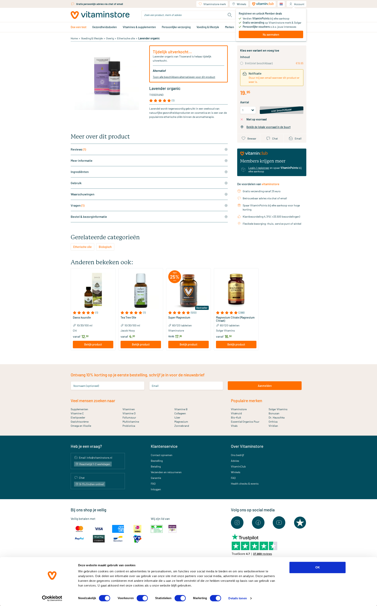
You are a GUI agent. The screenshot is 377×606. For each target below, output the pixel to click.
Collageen (180, 413)
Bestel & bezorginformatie (89, 216)
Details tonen (237, 598)
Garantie (156, 477)
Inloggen (156, 489)
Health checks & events (245, 483)
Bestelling (157, 460)
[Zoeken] (230, 15)
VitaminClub (238, 466)
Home (74, 38)
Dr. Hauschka (277, 417)
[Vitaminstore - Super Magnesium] (188, 290)
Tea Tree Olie (128, 317)
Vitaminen (129, 409)
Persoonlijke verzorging (176, 27)
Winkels (241, 4)
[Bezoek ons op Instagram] (237, 522)
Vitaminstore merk (214, 4)
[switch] (142, 598)
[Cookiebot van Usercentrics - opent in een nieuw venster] (52, 598)
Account (299, 4)
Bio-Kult (236, 417)
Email (155, 385)
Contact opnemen (161, 455)
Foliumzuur (129, 417)
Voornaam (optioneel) (86, 385)
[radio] (241, 63)
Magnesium (181, 421)
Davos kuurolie (82, 317)
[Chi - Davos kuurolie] (93, 290)
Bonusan (274, 413)
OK (317, 567)
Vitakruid (236, 413)
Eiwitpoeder (78, 417)
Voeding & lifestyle (208, 27)
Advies (235, 460)
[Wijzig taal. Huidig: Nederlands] (281, 4)
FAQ (153, 483)
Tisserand (156, 94)
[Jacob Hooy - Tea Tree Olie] (141, 290)
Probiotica (129, 425)
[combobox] (188, 15)
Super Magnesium (179, 317)
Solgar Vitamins (278, 409)
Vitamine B (181, 409)
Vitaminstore (239, 409)
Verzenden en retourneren (166, 472)
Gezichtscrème (80, 421)
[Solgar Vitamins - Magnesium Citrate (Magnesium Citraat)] (236, 290)
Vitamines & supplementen (139, 27)
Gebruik (76, 183)
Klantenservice (164, 446)
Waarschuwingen (82, 194)
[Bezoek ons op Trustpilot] (300, 522)
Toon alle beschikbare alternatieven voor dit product (184, 77)
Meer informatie (81, 160)
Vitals (234, 425)
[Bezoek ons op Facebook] (258, 522)
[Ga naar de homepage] (100, 15)
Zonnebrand (181, 425)
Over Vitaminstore (247, 446)
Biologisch (105, 246)
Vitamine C (77, 413)
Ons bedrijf (237, 455)
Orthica (273, 421)
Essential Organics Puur (245, 421)
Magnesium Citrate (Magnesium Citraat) (235, 319)
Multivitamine (131, 421)
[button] (93, 312)
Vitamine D (129, 413)
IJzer (177, 417)
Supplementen (79, 409)
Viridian (273, 425)
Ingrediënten (80, 172)
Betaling (156, 466)
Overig (110, 38)
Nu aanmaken (271, 34)
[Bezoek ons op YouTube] (279, 522)
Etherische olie (126, 38)
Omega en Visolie (81, 425)
